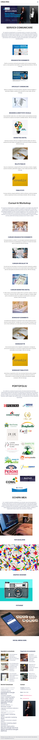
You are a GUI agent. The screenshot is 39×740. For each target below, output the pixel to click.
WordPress (12, 738)
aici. (21, 66)
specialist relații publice (7, 726)
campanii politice (5, 689)
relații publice (3, 712)
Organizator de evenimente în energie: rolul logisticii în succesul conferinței (33, 667)
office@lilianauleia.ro (27, 695)
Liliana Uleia (5, 2)
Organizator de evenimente (27, 651)
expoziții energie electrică (6, 702)
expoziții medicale (5, 704)
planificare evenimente (12, 711)
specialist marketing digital (8, 723)
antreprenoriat (12, 687)
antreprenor (3, 687)
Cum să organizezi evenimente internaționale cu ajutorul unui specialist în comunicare (14, 657)
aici (35, 117)
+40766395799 (25, 698)
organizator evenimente (4, 711)
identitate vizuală (6, 706)
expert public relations (7, 698)
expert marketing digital (8, 697)
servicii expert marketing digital (8, 715)
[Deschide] (37, 2)
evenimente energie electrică (8, 693)
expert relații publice (7, 700)
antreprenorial (7, 687)
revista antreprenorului (10, 712)
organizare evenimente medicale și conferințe (9, 708)
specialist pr (4, 724)
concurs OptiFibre (11, 689)
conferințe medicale (6, 691)
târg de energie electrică (9, 728)
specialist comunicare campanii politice (9, 721)
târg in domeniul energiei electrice (9, 730)
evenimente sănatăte (6, 695)
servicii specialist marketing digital (9, 718)
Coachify (2, 738)
